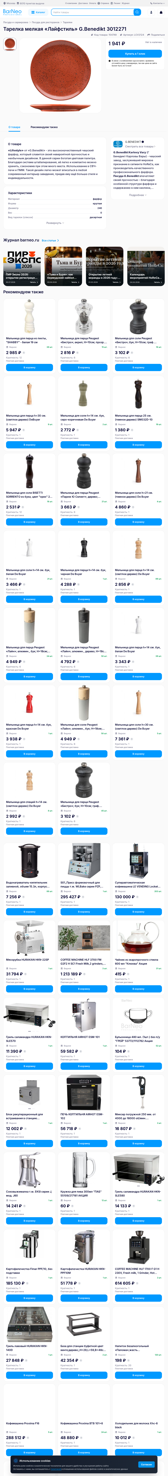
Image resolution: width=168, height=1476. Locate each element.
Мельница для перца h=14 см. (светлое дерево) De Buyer (135, 572)
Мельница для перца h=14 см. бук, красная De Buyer (29, 726)
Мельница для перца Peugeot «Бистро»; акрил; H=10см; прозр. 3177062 (83, 340)
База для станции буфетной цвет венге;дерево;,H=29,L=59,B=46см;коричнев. (83, 1348)
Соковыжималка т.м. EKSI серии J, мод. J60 (29, 1193)
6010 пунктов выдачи (32, 3)
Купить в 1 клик (135, 53)
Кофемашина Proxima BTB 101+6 (82, 1423)
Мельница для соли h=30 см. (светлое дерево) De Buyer (134, 726)
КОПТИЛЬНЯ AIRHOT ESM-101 (80, 1037)
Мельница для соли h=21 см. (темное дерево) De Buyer (134, 494)
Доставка (83, 3)
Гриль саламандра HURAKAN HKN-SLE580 (138, 1193)
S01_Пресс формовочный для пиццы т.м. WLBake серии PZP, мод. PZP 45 (81, 884)
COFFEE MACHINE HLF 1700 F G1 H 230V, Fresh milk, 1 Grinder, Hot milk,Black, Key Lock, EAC (137, 1271)
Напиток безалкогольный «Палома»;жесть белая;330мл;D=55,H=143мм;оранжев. (138, 1348)
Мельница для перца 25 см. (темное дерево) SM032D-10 (134, 417)
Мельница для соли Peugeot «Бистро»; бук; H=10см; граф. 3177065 (134, 340)
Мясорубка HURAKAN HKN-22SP (27, 959)
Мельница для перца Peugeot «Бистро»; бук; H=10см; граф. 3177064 (80, 804)
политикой (56, 1469)
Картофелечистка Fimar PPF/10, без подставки (29, 1270)
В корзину (29, 367)
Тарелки (67, 22)
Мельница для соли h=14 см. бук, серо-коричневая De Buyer (83, 417)
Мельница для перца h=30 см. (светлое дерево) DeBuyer (26, 417)
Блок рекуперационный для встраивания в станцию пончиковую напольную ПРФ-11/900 (24, 1116)
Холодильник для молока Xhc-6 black (136, 1425)
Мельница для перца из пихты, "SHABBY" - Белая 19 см (26, 340)
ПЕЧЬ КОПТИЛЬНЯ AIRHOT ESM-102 (82, 1116)
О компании (71, 3)
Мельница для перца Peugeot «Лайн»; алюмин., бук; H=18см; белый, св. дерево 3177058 (27, 649)
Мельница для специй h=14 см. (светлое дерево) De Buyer (26, 804)
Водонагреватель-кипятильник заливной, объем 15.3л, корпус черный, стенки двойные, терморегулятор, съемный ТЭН (27, 884)
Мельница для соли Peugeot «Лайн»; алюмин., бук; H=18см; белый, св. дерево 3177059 (81, 727)
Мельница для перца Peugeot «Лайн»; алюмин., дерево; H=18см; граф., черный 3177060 (84, 649)
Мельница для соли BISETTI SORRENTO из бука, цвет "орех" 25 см (29, 495)
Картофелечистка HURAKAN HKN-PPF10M (83, 1270)
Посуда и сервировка (15, 22)
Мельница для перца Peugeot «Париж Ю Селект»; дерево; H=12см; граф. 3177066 (80, 495)
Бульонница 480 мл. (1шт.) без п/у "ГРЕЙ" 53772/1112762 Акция (137, 1039)
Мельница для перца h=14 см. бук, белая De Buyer (138, 649)
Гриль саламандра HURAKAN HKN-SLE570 (29, 1039)
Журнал (125, 3)
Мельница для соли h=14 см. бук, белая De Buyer (28, 572)
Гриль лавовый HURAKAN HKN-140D (26, 1348)
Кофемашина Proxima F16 (22, 1423)
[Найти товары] (137, 12)
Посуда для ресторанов (45, 22)
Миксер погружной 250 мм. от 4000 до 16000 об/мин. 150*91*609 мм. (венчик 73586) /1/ (138, 1116)
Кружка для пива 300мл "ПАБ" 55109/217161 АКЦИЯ (81, 1193)
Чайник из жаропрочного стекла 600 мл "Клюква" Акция (136, 961)
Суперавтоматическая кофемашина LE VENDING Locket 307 (136, 884)
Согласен (146, 1464)
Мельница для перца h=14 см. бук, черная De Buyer (83, 572)
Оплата (92, 3)
